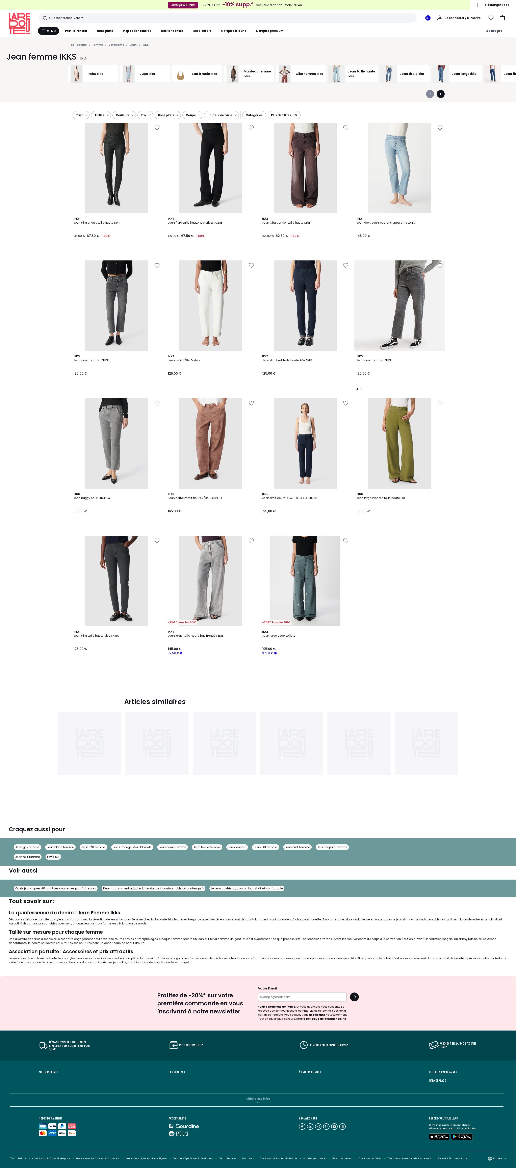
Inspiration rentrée (137, 31)
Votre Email (267, 988)
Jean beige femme (207, 847)
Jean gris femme (27, 847)
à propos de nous (310, 1072)
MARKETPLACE (437, 1080)
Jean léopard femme (332, 847)
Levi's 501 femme (266, 847)
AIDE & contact (48, 1072)
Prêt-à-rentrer (76, 31)
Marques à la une (233, 31)
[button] (502, 18)
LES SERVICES (177, 1072)
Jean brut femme (297, 847)
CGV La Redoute (18, 1158)
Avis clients (248, 1158)
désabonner (318, 1015)
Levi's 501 (53, 857)
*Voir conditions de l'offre (276, 1007)
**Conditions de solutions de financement (409, 1158)
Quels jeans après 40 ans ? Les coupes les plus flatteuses (55, 888)
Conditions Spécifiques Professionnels (193, 1158)
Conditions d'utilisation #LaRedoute (278, 1158)
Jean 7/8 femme (93, 847)
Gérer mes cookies (342, 1158)
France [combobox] (497, 1158)
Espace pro (494, 31)
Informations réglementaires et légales (146, 1158)
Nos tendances (172, 31)
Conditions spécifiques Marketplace (51, 1158)
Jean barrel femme (172, 847)
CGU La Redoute (227, 1158)
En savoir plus (467, 1128)
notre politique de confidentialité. (322, 1019)
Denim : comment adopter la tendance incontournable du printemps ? (153, 888)
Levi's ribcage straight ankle (132, 847)
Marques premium (269, 31)
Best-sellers (202, 31)
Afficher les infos (258, 1099)
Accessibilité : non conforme (452, 1158)
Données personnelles (315, 1158)
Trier (79, 115)
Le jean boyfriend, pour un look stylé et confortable (247, 888)
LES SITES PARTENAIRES (443, 1072)
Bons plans (105, 31)
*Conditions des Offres (369, 1158)
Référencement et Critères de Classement (98, 1158)
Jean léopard (237, 847)
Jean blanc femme (60, 847)
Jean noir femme (27, 857)
